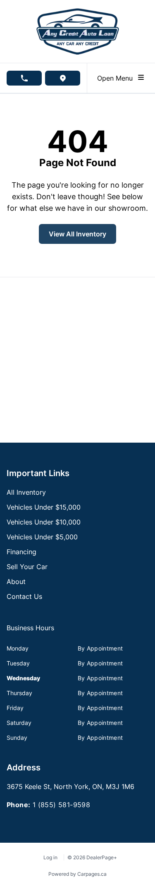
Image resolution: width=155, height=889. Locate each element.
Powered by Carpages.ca (77, 874)
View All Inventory (77, 234)
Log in (50, 857)
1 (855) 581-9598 (61, 805)
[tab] (30, 632)
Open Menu (117, 78)
